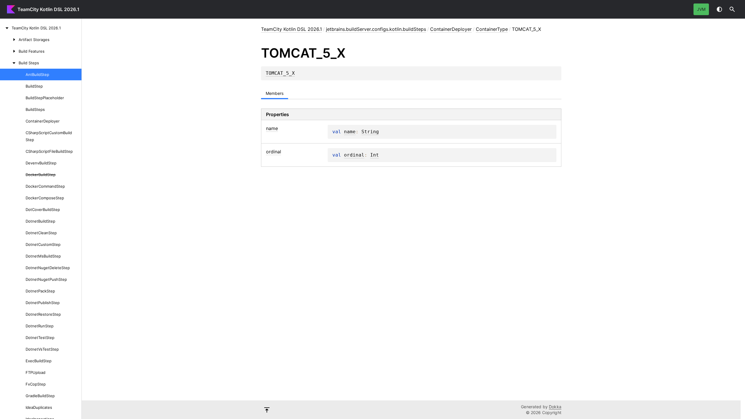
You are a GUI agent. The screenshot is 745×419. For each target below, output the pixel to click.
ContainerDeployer (451, 29)
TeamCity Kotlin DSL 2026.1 (48, 9)
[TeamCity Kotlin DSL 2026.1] (6, 28)
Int (374, 155)
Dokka (555, 406)
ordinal (354, 155)
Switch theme (719, 9)
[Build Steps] (9, 63)
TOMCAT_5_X (280, 73)
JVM (701, 9)
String (370, 131)
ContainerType (492, 29)
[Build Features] (9, 51)
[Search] (732, 9)
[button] (732, 9)
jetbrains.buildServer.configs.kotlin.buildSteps (376, 29)
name (350, 131)
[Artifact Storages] (9, 39)
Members (274, 93)
